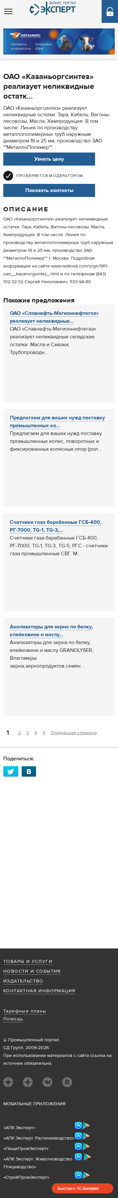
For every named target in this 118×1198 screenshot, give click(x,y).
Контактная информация (39, 991)
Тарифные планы (25, 1011)
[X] (12, 771)
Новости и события (32, 971)
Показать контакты (49, 190)
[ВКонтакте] (31, 771)
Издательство (23, 981)
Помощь (13, 1019)
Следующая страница (74, 733)
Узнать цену (49, 159)
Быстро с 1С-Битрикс (78, 1188)
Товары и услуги (27, 961)
